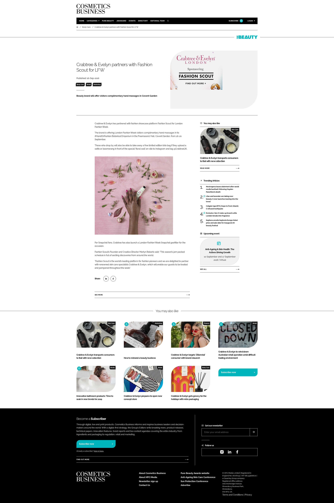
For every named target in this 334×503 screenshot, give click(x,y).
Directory (143, 21)
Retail (89, 84)
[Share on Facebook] (113, 278)
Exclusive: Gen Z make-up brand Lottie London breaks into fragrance (222, 214)
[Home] (77, 27)
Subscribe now (228, 372)
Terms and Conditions (232, 494)
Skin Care (235, 129)
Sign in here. (99, 451)
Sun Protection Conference (194, 481)
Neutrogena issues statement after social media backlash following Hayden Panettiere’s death (222, 189)
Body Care (80, 84)
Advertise (185, 485)
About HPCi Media (148, 477)
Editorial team (157, 21)
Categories (92, 21)
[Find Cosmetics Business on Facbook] (237, 453)
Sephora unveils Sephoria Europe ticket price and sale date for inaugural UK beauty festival (222, 223)
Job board (121, 21)
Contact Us (144, 485)
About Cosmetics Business (152, 473)
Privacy (248, 494)
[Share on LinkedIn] (106, 278)
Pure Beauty (108, 21)
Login (250, 21)
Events (132, 21)
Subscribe (233, 21)
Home (81, 21)
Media (112, 367)
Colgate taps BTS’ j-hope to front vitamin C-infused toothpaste (222, 207)
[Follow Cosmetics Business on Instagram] (222, 453)
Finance (206, 323)
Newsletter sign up (148, 481)
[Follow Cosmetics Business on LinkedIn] (229, 453)
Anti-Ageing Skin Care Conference (198, 477)
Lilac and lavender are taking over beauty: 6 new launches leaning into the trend (222, 199)
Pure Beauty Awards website (195, 473)
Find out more (82, 459)
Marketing (97, 84)
